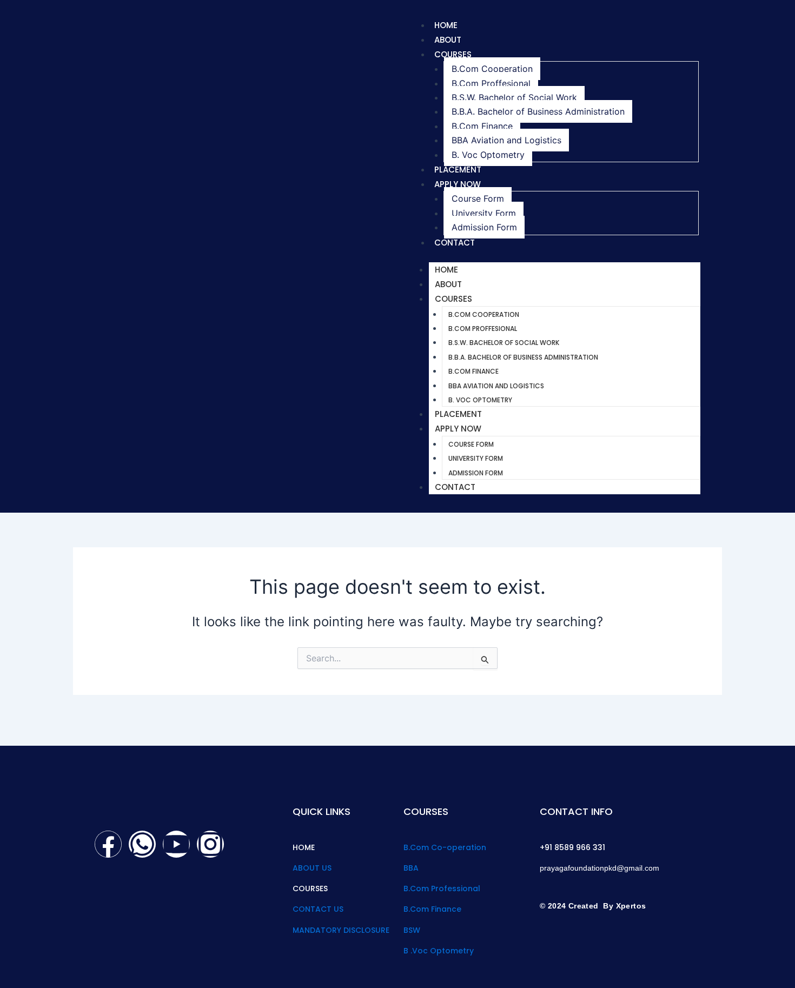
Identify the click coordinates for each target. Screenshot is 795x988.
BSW (411, 930)
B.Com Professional (441, 888)
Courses (453, 54)
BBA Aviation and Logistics (506, 140)
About (447, 39)
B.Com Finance (482, 126)
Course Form (478, 198)
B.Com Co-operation (444, 847)
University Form (484, 213)
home (446, 25)
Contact (454, 242)
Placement (457, 169)
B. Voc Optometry (488, 154)
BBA (411, 868)
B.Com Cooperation (492, 68)
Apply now (457, 184)
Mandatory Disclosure (341, 930)
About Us (312, 868)
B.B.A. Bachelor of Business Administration (538, 111)
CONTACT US (318, 909)
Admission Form (484, 227)
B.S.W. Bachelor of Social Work (514, 97)
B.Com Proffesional (491, 83)
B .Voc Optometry (438, 950)
